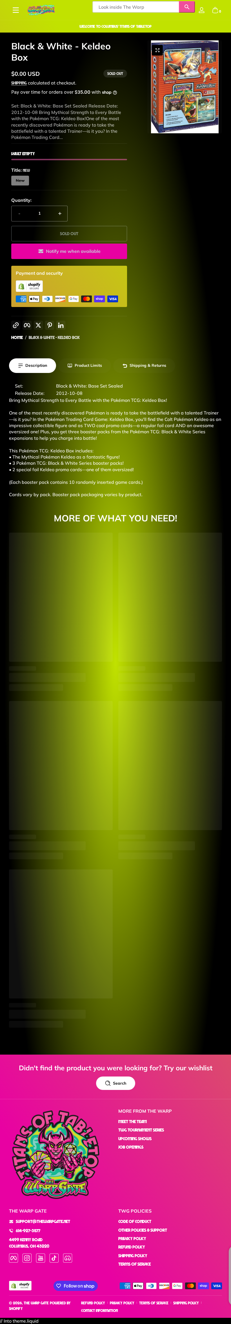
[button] (215, 10)
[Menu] (16, 10)
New (20, 180)
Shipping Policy (132, 1255)
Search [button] (119, 1083)
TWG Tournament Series (141, 1130)
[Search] (187, 7)
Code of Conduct (134, 1221)
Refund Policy (131, 1247)
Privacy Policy (132, 1238)
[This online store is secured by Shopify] (29, 290)
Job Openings (130, 1147)
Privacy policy (122, 1302)
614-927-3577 (28, 1230)
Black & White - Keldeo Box (54, 337)
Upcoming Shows (135, 1138)
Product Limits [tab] (88, 365)
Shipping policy (186, 1302)
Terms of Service (134, 1264)
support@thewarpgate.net (43, 1221)
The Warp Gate (36, 1302)
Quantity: (21, 200)
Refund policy (93, 1302)
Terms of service (153, 1302)
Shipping (19, 83)
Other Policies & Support (142, 1230)
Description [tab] (36, 365)
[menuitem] (170, 1121)
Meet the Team (132, 1121)
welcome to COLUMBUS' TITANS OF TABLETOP (115, 26)
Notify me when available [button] (73, 251)
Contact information (99, 1310)
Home (17, 337)
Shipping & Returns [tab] (148, 365)
